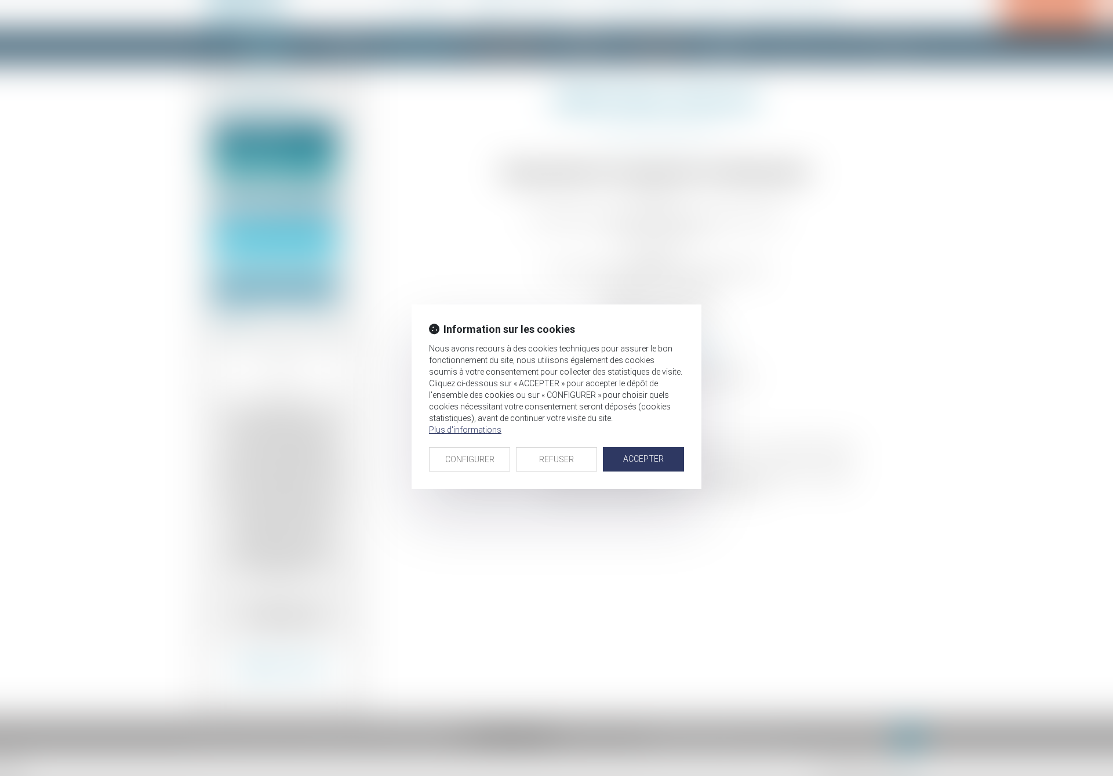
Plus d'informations (465, 429)
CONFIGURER (469, 459)
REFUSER (556, 459)
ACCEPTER (643, 458)
